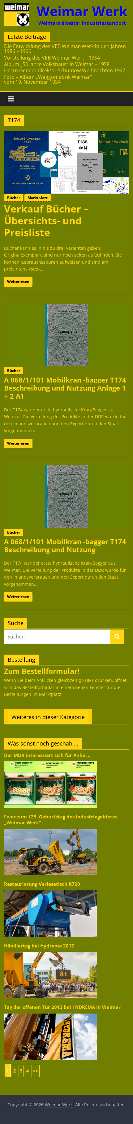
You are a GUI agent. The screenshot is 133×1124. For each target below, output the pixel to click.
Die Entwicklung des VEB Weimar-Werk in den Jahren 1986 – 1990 (65, 49)
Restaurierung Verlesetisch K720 (42, 884)
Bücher (13, 197)
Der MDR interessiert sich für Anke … (47, 755)
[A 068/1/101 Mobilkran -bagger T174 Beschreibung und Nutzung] (66, 469)
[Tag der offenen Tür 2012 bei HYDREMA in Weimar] (50, 1013)
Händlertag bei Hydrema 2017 (39, 946)
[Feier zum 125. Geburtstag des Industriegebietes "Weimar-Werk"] (50, 828)
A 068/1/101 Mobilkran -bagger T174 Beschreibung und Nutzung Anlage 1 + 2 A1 (65, 388)
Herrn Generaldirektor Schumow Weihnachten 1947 (64, 70)
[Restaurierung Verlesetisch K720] (50, 890)
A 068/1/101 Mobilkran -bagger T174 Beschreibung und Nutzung (65, 545)
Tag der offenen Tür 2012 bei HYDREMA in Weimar (62, 1007)
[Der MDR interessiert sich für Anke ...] (50, 761)
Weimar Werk (82, 11)
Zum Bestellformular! (41, 671)
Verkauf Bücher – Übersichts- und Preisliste (46, 220)
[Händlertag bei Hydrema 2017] (50, 951)
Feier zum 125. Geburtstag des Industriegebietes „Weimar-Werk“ (60, 819)
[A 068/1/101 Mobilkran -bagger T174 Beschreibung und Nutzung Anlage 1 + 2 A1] (66, 307)
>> (35, 1071)
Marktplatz (38, 197)
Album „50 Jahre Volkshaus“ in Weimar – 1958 (56, 64)
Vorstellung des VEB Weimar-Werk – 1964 (52, 57)
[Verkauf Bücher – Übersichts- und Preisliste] (66, 134)
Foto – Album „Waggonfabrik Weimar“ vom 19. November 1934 (48, 79)
